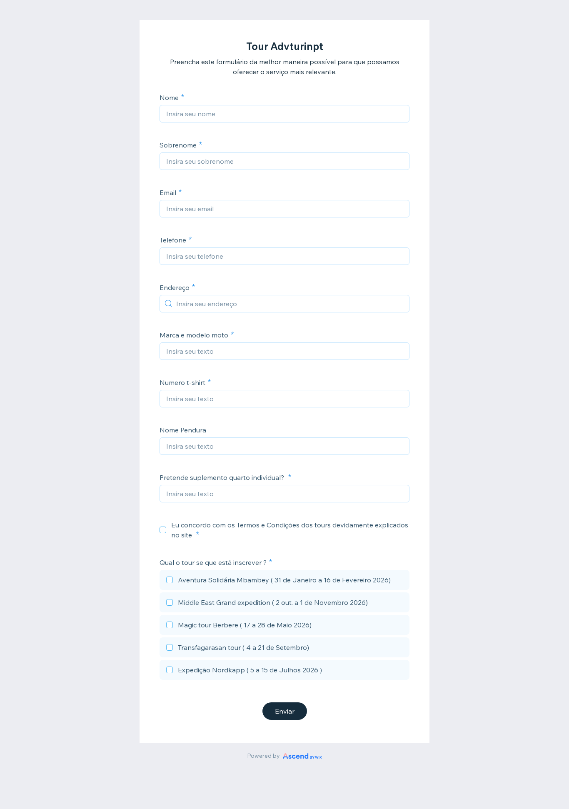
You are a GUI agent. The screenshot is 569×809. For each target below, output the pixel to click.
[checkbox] (163, 530)
